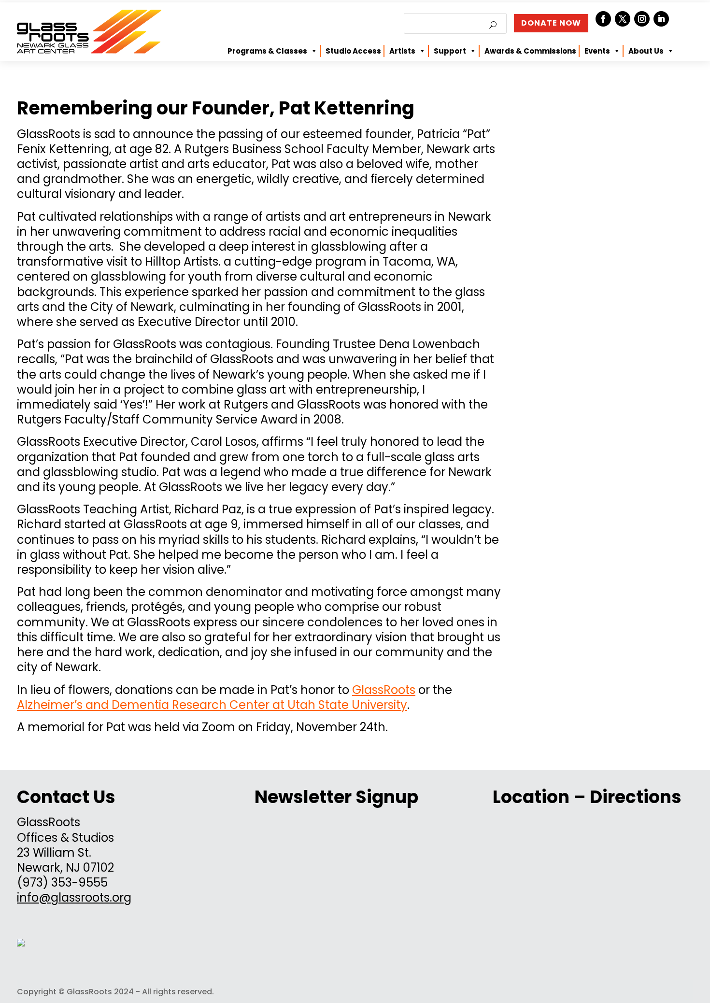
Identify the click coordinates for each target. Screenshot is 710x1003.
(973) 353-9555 (62, 882)
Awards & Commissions (530, 51)
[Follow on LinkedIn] (661, 19)
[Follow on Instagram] (642, 19)
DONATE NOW (551, 22)
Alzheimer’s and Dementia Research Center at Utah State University (212, 705)
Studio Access (353, 51)
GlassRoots (383, 690)
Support (450, 51)
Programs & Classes (267, 51)
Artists (402, 51)
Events (597, 51)
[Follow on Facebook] (603, 19)
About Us (646, 51)
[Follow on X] (622, 19)
